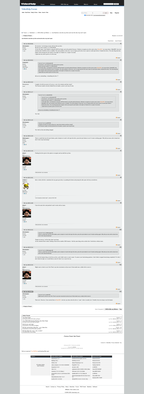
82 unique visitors (41, 364)
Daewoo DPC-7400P (97, 377)
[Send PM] (24, 51)
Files (47, 12)
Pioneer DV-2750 (96, 362)
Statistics (89, 386)
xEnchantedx (25, 46)
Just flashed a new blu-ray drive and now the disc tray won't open (69, 32)
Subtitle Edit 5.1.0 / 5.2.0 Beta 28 (79, 373)
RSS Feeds (83, 386)
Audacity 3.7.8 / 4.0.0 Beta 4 (58, 371)
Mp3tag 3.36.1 (55, 360)
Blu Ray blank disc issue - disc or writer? (32, 330)
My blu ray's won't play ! (28, 324)
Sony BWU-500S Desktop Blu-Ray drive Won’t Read (35, 321)
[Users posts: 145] (23, 145)
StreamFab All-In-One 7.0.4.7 (58, 376)
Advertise (72, 386)
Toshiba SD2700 (96, 365)
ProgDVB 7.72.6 (75, 365)
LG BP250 (94, 367)
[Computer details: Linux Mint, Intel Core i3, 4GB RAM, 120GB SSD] (24, 145)
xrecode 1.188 (75, 367)
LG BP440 (94, 373)
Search (43, 12)
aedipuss (24, 180)
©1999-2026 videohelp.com (72, 392)
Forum (42, 4)
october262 (25, 62)
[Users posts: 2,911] (23, 69)
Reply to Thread (27, 35)
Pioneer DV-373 (96, 360)
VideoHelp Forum (29, 9)
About (66, 386)
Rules (40, 12)
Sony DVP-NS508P (96, 369)
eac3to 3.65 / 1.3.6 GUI (57, 379)
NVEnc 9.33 (54, 362)
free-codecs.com (74, 389)
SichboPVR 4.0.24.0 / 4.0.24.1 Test (80, 379)
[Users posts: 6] (23, 51)
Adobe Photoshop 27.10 (77, 362)
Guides (76, 4)
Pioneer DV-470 (96, 358)
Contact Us (103, 342)
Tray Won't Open (27, 317)
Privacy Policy (60, 386)
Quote (119, 57)
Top (121, 309)
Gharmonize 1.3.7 (56, 358)
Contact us (53, 386)
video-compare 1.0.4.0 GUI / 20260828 (60, 365)
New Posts (27, 12)
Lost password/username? (99, 15)
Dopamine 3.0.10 (55, 367)
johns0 (24, 153)
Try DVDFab (34, 351)
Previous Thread (68, 336)
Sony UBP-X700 (96, 375)
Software (52, 4)
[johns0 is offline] (27, 161)
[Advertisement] (72, 24)
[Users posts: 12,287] (23, 170)
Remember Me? (89, 15)
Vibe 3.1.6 (54, 369)
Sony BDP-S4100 (96, 371)
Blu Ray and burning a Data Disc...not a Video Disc (35, 327)
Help (111, 12)
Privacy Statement (115, 342)
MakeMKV (100, 49)
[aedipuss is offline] (27, 186)
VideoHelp (108, 342)
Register (117, 12)
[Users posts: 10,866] (23, 194)
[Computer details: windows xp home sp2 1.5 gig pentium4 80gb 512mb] (24, 69)
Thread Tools (110, 40)
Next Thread (77, 336)
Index (23, 12)
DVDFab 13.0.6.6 (76, 360)
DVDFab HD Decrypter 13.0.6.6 (79, 358)
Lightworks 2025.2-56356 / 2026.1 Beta (81, 369)
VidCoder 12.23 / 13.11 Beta (78, 371)
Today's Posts (34, 12)
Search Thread (118, 40)
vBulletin (74, 347)
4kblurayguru (25, 138)
